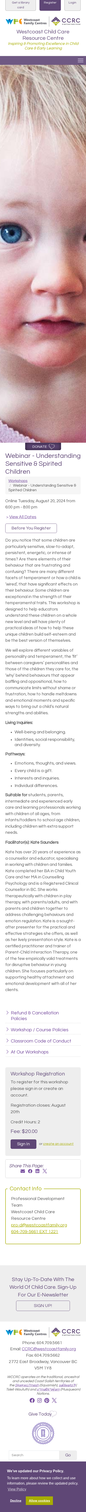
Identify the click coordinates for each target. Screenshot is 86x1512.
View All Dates (21, 517)
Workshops (18, 481)
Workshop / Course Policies (39, 1029)
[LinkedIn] (37, 1171)
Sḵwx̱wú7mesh (27, 1385)
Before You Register (31, 528)
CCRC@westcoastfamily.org (49, 1349)
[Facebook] (30, 1171)
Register (50, 2)
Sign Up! (43, 1306)
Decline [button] (15, 1500)
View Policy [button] (17, 1489)
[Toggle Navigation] (80, 60)
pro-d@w (20, 1225)
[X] (45, 1171)
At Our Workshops (30, 1052)
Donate (39, 446)
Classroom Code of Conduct (41, 1041)
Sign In (23, 1144)
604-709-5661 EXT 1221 (34, 1231)
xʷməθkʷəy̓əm (48, 1389)
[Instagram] (39, 1400)
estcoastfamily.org (48, 1225)
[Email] (23, 1171)
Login (72, 2)
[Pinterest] (46, 1400)
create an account (58, 1144)
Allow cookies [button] (39, 1500)
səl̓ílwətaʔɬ (67, 1385)
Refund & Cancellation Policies (35, 1015)
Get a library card (21, 5)
